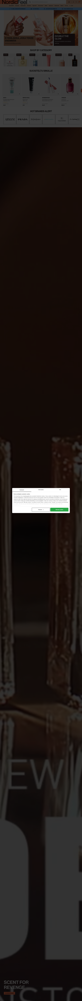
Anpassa (40, 509)
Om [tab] (60, 489)
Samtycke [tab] (22, 489)
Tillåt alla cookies (59, 509)
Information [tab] (41, 489)
